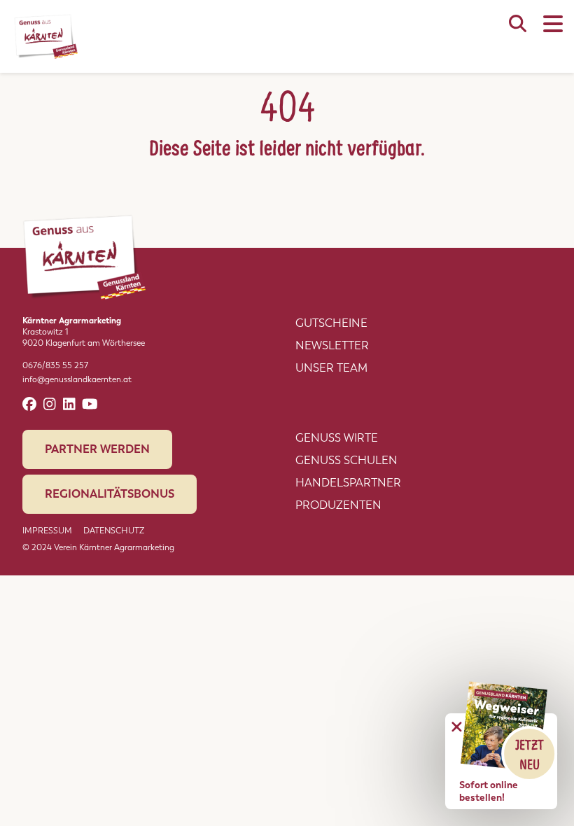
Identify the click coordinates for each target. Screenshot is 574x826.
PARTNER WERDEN (97, 449)
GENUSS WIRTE (336, 437)
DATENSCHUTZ (113, 531)
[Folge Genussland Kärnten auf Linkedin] (69, 404)
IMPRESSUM (47, 531)
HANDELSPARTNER (348, 482)
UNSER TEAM (331, 367)
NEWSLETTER (332, 345)
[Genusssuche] (517, 31)
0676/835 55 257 (55, 365)
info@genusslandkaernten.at (77, 379)
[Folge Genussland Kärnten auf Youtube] (90, 404)
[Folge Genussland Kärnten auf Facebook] (29, 404)
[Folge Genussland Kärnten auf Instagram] (49, 404)
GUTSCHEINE (331, 323)
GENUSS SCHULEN (346, 460)
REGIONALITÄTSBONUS (109, 493)
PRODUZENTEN (338, 505)
